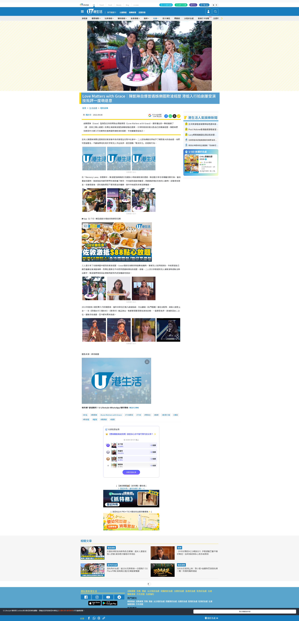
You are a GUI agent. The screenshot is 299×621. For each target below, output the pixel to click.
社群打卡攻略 (182, 5)
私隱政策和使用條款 (66, 610)
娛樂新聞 (132, 12)
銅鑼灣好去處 (167, 590)
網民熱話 (131, 601)
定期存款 (142, 12)
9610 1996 (134, 407)
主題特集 (217, 18)
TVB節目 (129, 415)
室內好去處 (112, 564)
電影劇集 (104, 108)
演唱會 (84, 18)
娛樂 (156, 415)
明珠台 (148, 415)
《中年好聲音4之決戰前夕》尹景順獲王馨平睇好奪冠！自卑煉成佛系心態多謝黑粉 (197, 552)
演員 (176, 415)
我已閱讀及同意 (245, 611)
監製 (95, 419)
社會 (210, 590)
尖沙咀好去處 (153, 590)
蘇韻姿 (104, 419)
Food (110, 5)
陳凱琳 (94, 415)
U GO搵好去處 (167, 5)
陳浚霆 (86, 419)
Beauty (118, 5)
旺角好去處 (202, 590)
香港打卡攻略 (203, 18)
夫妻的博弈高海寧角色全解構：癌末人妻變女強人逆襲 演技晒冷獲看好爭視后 (127, 552)
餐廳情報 (131, 593)
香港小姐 (166, 415)
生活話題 (93, 108)
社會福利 (150, 593)
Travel (102, 5)
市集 (139, 590)
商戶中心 (193, 5)
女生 (85, 415)
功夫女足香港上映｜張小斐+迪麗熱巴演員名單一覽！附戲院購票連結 (197, 569)
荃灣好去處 (190, 590)
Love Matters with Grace (111, 415)
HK (94, 5)
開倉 (144, 590)
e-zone (136, 5)
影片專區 (166, 18)
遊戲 (113, 419)
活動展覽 (131, 590)
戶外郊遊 (141, 593)
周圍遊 (177, 18)
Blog (127, 5)
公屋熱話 (123, 12)
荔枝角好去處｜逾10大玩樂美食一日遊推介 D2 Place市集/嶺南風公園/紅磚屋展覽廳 (127, 569)
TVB (139, 415)
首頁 (84, 108)
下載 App (205, 5)
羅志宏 (88, 114)
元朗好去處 (179, 590)
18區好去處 (189, 18)
